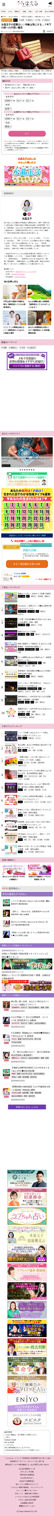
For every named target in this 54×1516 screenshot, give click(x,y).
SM (36, 827)
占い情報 (39, 750)
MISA (13, 1073)
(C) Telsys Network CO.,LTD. (27, 1511)
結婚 (24, 11)
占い (15, 20)
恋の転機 (26, 1077)
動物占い (47, 596)
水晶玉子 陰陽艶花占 (27, 1481)
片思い (30, 11)
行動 (19, 1077)
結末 (47, 1007)
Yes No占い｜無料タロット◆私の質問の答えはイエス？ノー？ (27, 460)
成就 (40, 776)
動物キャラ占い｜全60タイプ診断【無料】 (35, 593)
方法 (25, 776)
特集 (32, 634)
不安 (38, 20)
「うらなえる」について (12, 1458)
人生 (43, 714)
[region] (27, 454)
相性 (36, 702)
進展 (19, 652)
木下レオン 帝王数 (27, 1472)
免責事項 (13, 1461)
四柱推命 (40, 676)
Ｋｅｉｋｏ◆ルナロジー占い (27, 1490)
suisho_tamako (20, 277)
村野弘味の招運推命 (27, 1475)
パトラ (43, 691)
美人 (30, 750)
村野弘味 (31, 717)
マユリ (14, 1039)
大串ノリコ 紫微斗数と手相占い (27, 1493)
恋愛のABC (41, 762)
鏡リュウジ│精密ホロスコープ (27, 1484)
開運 (25, 839)
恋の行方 (33, 1077)
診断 (19, 738)
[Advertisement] (27, 400)
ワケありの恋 (16, 1042)
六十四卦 (46, 839)
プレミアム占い (22, 717)
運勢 (25, 789)
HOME (3, 11)
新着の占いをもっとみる (27, 1107)
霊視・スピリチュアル (25, 1039)
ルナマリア (15, 1023)
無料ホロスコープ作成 (27, 631)
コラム (10, 11)
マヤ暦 (40, 625)
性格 (34, 750)
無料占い (17, 11)
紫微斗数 (37, 789)
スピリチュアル (33, 776)
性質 (34, 839)
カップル (26, 762)
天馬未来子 (15, 1007)
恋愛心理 (31, 827)
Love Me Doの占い (27, 1478)
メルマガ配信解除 (19, 1464)
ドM (44, 827)
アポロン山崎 (16, 1093)
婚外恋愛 (38, 1093)
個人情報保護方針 (22, 147)
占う (27, 133)
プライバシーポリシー (26, 1461)
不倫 (31, 1093)
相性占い (20, 649)
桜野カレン (15, 1058)
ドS (40, 827)
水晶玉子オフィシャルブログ (26, 271)
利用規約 (40, 147)
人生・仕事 (38, 11)
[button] (27, 452)
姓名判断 (25, 1093)
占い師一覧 (40, 1461)
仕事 (32, 714)
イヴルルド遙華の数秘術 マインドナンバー (27, 1487)
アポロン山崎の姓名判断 (27, 1500)
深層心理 (31, 738)
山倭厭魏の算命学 (27, 1503)
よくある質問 (33, 1464)
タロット (20, 614)
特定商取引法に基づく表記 (41, 1458)
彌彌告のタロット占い (27, 1506)
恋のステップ (22, 765)
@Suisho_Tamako (18, 274)
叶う (45, 776)
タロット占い (6, 465)
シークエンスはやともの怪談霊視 (27, 1496)
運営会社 (8, 1464)
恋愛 (22, 20)
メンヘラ (37, 738)
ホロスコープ (46, 634)
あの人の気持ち (7, 20)
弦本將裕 (40, 596)
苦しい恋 (38, 1039)
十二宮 (44, 789)
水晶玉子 (47, 20)
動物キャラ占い (39, 815)
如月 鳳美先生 (26, 545)
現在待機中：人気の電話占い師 (29, 541)
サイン (20, 779)
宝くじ (49, 802)
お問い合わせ (44, 1464)
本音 (33, 665)
